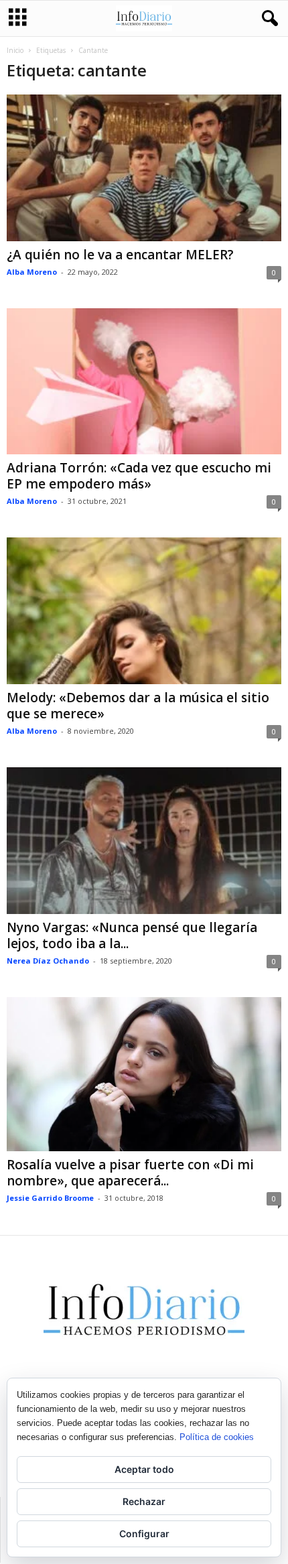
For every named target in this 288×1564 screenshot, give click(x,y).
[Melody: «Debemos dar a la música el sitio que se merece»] (144, 610)
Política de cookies (216, 1437)
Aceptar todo (144, 1469)
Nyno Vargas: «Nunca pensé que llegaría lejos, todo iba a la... (132, 935)
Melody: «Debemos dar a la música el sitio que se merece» (138, 705)
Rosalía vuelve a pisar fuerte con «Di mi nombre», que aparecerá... (130, 1172)
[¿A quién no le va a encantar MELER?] (144, 167)
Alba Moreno (32, 272)
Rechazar (144, 1501)
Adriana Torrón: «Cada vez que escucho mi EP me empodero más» (139, 476)
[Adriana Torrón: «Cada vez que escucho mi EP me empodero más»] (144, 381)
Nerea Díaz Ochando (48, 961)
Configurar (144, 1533)
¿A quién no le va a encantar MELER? (120, 254)
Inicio (15, 50)
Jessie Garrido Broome (50, 1198)
